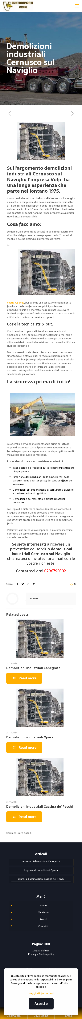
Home (43, 906)
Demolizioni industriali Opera (29, 737)
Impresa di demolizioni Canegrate (41, 861)
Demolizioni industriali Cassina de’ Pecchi (39, 806)
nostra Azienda (15, 303)
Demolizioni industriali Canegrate (33, 668)
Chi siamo (43, 912)
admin (34, 598)
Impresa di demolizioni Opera (41, 870)
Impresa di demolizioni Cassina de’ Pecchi (41, 879)
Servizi (43, 919)
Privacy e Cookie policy (41, 954)
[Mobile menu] (77, 5)
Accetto (41, 1003)
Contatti (43, 926)
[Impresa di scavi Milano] (18, 5)
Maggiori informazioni (41, 993)
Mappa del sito (41, 951)
